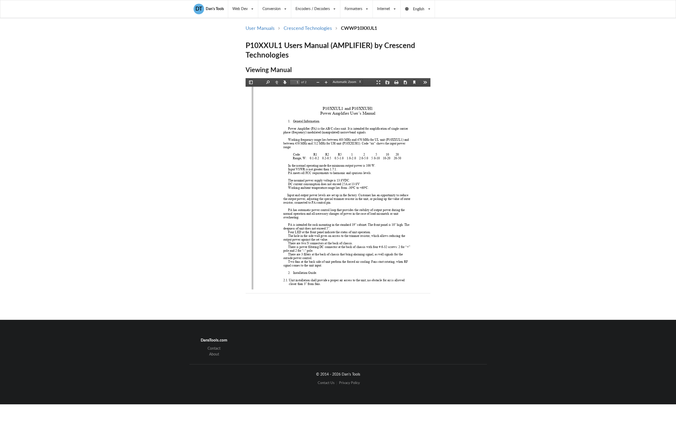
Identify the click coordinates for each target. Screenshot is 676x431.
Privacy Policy (349, 383)
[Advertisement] (475, 111)
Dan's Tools (209, 9)
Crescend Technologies (308, 28)
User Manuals (260, 28)
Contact (214, 348)
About (214, 354)
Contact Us (326, 383)
